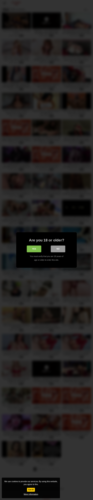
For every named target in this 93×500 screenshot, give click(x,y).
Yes (34, 249)
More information (31, 494)
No (58, 249)
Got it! (31, 490)
